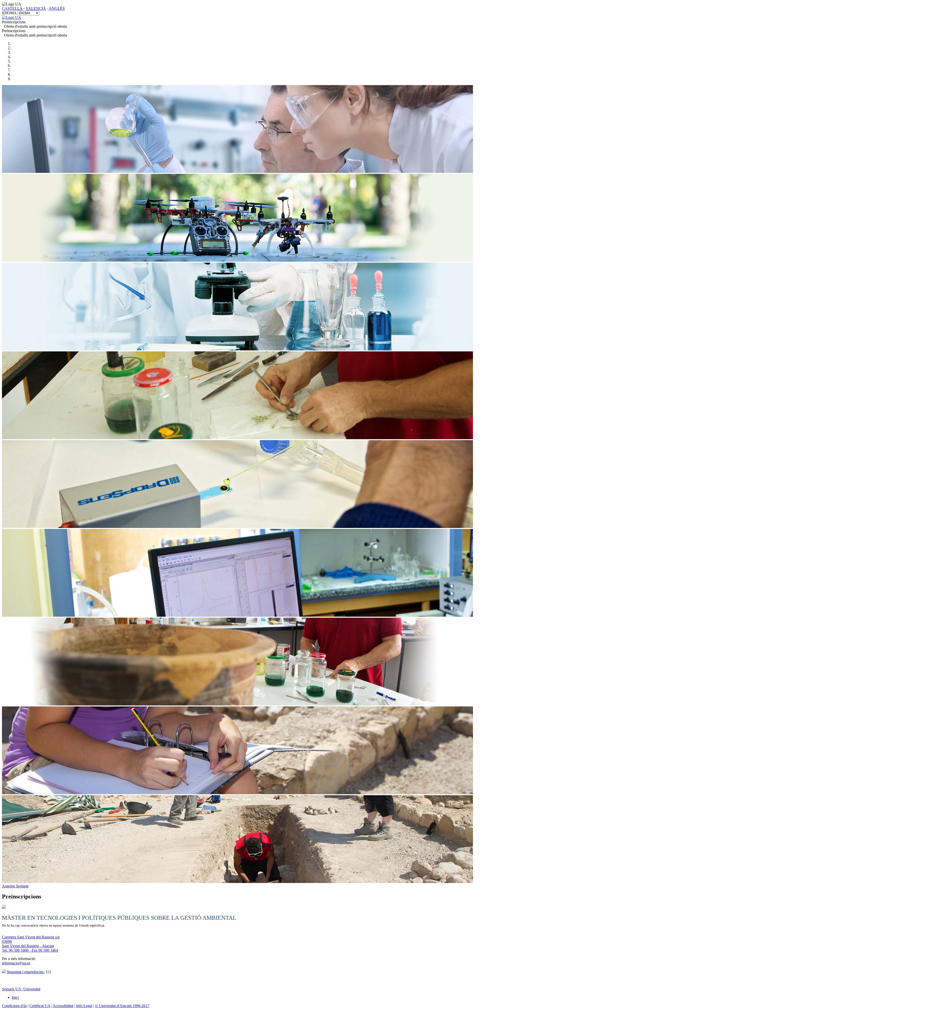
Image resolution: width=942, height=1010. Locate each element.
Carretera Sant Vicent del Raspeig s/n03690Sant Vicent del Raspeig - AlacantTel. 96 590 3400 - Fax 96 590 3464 (31, 943)
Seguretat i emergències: (25, 972)
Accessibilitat (63, 1006)
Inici (15, 997)
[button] (9, 886)
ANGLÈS (57, 8)
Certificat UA (39, 1006)
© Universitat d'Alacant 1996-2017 (122, 1006)
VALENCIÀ (36, 8)
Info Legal (84, 1006)
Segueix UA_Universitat (21, 989)
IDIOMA (9, 13)
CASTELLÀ (12, 8)
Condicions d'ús (14, 1006)
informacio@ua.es (16, 963)
